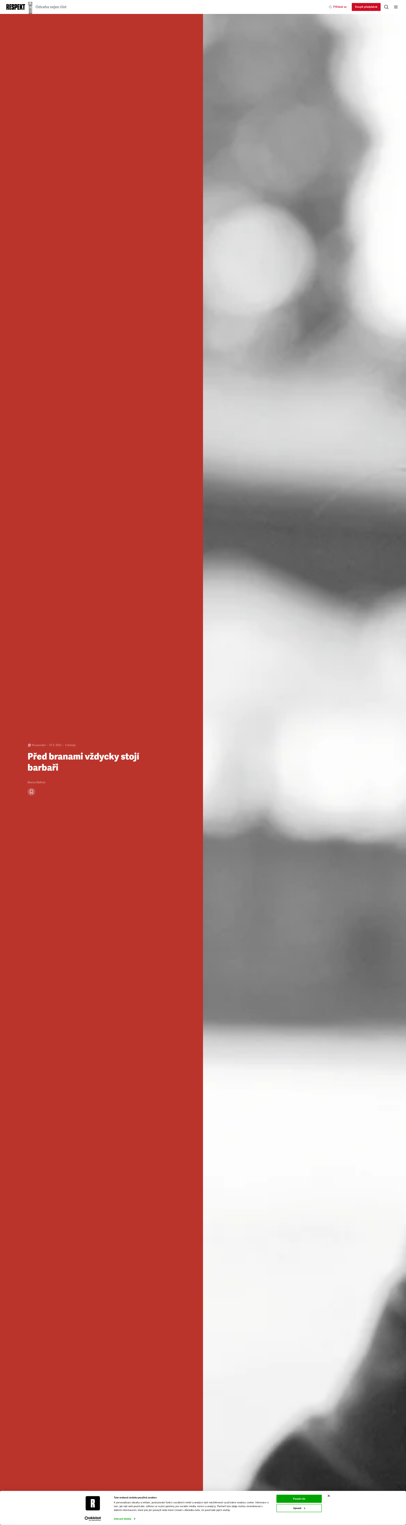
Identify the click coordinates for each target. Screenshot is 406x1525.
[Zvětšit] (304, 769)
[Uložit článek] (31, 792)
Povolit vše (299, 1498)
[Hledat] (386, 7)
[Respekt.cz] (15, 7)
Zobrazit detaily (122, 1518)
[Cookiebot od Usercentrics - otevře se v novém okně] (93, 1518)
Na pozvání (39, 745)
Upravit (297, 1508)
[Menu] (396, 7)
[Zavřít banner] (329, 1496)
